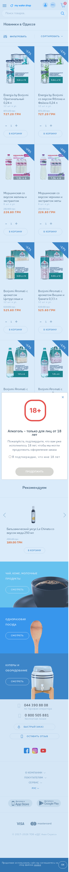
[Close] (63, 397)
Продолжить (34, 471)
